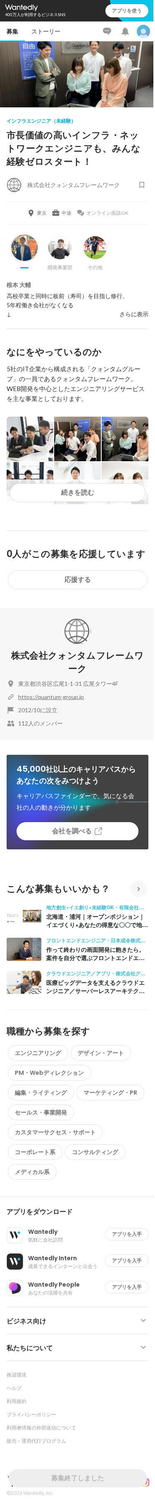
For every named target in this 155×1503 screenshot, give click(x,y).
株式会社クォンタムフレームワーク (77, 662)
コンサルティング (95, 1152)
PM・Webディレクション (49, 1073)
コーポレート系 (35, 1152)
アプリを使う (127, 10)
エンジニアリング (38, 1053)
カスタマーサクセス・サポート (55, 1132)
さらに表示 (133, 314)
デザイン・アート (101, 1053)
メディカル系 (32, 1172)
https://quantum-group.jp (51, 696)
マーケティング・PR (110, 1092)
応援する (77, 579)
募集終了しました (77, 1478)
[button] (81, 1212)
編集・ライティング (41, 1092)
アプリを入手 (127, 1233)
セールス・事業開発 (41, 1112)
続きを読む (77, 492)
